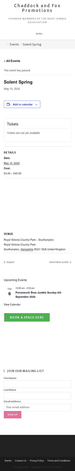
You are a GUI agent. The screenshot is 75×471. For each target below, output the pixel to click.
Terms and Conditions (58, 460)
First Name (10, 378)
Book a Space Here (27, 317)
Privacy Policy (37, 460)
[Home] (5, 44)
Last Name (10, 389)
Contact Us (20, 460)
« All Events (12, 61)
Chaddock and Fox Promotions (37, 8)
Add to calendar (23, 104)
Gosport (10, 261)
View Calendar (12, 304)
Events (8, 460)
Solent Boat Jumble (59, 261)
